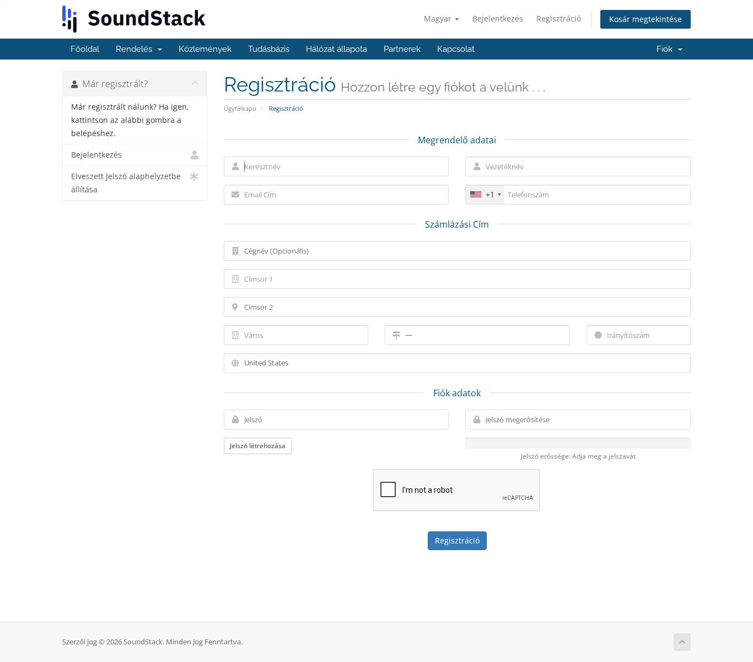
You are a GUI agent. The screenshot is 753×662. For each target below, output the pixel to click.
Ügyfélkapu (240, 108)
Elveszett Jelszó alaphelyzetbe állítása (126, 183)
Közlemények (205, 49)
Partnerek (402, 49)
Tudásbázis (268, 49)
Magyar (439, 18)
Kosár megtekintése (645, 19)
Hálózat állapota (336, 49)
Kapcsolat (456, 49)
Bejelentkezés (497, 18)
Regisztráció (558, 18)
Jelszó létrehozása (258, 445)
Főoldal (85, 49)
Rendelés (136, 49)
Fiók (667, 49)
